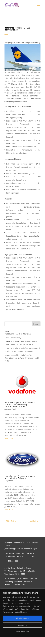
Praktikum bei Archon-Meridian (17, 334)
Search (36, 324)
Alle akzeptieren (22, 618)
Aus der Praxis (10, 409)
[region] (22, 613)
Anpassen (22, 625)
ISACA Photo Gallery (12, 337)
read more (8, 438)
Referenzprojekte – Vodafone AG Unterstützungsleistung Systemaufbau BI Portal (21, 358)
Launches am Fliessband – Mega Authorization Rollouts (19, 477)
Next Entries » (34, 521)
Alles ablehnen (22, 631)
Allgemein (8, 480)
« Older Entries (10, 521)
